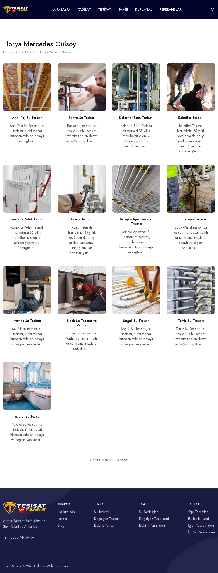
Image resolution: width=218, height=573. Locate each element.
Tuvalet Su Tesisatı (27, 416)
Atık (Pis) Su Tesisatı (27, 117)
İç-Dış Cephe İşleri (201, 532)
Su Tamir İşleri (148, 511)
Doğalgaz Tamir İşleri (154, 518)
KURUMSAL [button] (143, 9)
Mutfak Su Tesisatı (27, 320)
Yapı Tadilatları (198, 511)
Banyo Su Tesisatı (81, 117)
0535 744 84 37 (22, 537)
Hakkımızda (66, 511)
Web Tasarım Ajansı (59, 566)
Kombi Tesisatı (82, 219)
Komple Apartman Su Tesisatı (136, 221)
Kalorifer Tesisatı (191, 117)
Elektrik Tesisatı (105, 525)
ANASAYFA (61, 9)
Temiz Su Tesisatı (191, 320)
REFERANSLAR (170, 9)
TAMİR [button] (123, 9)
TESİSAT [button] (104, 9)
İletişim (62, 518)
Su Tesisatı (101, 511)
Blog (61, 525)
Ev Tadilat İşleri (198, 518)
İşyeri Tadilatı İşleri (201, 525)
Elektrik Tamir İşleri (152, 525)
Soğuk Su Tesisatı (136, 320)
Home (7, 52)
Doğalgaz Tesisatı (107, 518)
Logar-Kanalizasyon (191, 219)
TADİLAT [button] (84, 9)
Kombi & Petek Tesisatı (27, 219)
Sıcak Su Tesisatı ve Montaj (82, 323)
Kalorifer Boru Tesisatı (136, 117)
